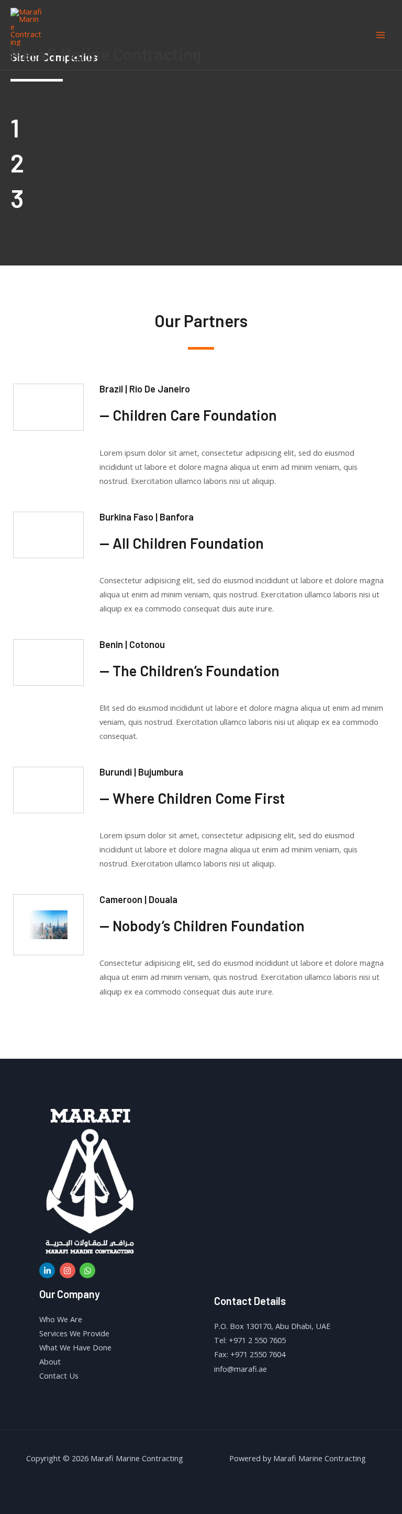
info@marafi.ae (240, 1368)
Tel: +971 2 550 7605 (250, 1340)
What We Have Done (75, 1347)
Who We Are (60, 1319)
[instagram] (69, 1270)
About (50, 1361)
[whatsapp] (89, 1270)
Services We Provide (74, 1333)
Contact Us (59, 1375)
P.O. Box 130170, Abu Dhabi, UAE (272, 1326)
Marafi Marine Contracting (106, 54)
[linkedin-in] (48, 1270)
